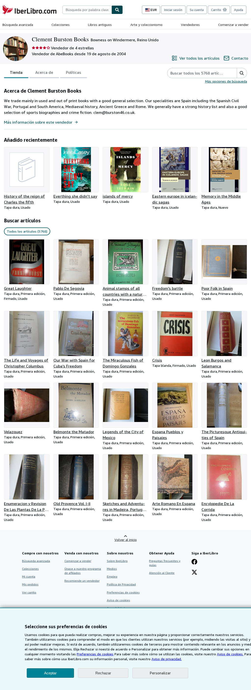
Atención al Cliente (162, 573)
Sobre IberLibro (117, 561)
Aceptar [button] (50, 673)
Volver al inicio (125, 540)
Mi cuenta (28, 576)
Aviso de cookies (118, 600)
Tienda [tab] (16, 72)
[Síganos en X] (194, 572)
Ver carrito (29, 592)
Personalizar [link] (160, 673)
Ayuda (238, 10)
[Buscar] (117, 10)
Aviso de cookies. (230, 654)
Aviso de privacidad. (166, 659)
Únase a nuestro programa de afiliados (82, 571)
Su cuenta (197, 10)
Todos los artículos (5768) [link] (27, 231)
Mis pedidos (30, 584)
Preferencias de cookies (95, 654)
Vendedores (190, 24)
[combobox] (87, 10)
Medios (112, 569)
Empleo (112, 576)
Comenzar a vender (233, 24)
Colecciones (60, 24)
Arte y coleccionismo (146, 24)
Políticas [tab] (73, 72)
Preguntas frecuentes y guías (164, 563)
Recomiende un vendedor (82, 580)
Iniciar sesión (173, 10)
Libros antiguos (100, 24)
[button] (242, 73)
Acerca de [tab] (44, 72)
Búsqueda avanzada (17, 24)
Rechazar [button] (103, 673)
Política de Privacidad (121, 584)
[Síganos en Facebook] (194, 562)
